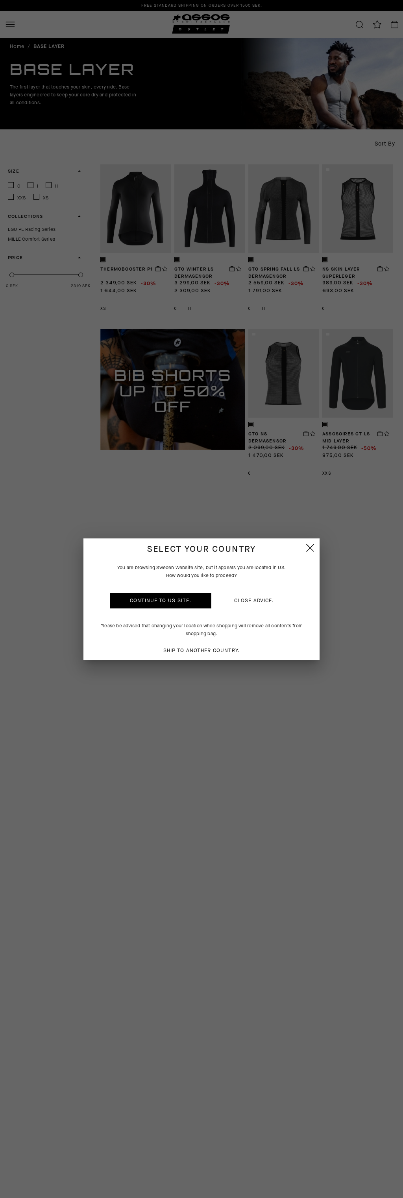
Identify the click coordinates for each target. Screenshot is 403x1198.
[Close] (310, 548)
